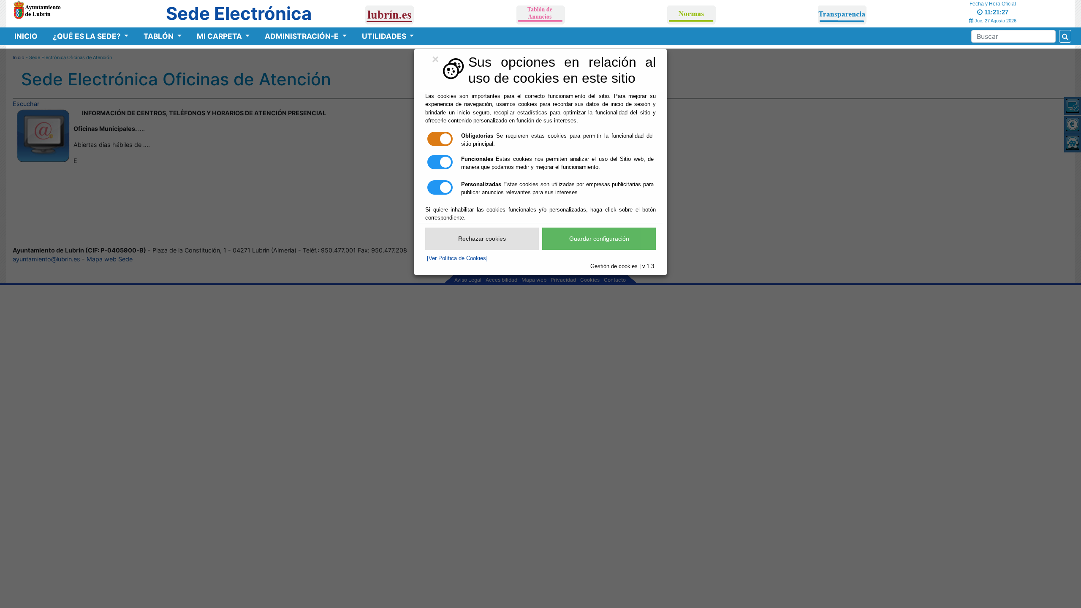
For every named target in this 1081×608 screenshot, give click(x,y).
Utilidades (385, 36)
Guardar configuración (599, 238)
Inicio (26, 36)
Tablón (159, 36)
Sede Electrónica (239, 13)
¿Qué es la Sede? (87, 36)
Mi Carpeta (220, 36)
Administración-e (302, 36)
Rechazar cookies (482, 238)
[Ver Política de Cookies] (457, 258)
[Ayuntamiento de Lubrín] (37, 8)
